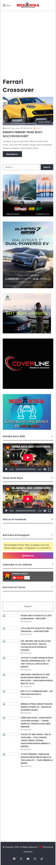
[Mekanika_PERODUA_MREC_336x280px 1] (27, 333)
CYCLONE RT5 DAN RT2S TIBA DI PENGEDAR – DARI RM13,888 (37, 630)
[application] (28, 457)
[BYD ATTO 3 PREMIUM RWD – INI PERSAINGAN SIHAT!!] (11, 695)
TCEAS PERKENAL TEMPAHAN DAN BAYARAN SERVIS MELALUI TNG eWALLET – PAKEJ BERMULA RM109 (37, 759)
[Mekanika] (28, 5)
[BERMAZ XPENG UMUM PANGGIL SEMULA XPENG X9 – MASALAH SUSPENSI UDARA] (11, 708)
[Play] (6, 469)
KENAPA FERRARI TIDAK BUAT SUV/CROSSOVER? (23, 134)
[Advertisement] (28, 47)
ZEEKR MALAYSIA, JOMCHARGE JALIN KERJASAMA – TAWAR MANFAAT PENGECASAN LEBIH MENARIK (36, 722)
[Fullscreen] (49, 469)
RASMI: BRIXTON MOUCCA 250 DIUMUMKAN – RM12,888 (36, 617)
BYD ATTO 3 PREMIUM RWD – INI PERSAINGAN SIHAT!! (37, 693)
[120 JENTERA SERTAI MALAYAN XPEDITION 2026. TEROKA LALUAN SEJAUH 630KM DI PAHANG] (11, 645)
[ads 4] (27, 429)
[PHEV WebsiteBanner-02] (28, 287)
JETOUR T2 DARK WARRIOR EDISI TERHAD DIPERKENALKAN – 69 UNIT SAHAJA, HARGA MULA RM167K (37, 662)
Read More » (12, 154)
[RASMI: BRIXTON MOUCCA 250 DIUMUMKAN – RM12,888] (11, 619)
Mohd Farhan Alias (12, 128)
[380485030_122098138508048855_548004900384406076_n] (28, 388)
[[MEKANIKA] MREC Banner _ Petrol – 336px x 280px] (28, 216)
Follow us (29, 555)
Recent (28, 606)
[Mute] (45, 469)
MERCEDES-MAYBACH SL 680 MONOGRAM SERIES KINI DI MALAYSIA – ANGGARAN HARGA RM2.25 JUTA (37, 679)
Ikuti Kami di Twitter (14, 587)
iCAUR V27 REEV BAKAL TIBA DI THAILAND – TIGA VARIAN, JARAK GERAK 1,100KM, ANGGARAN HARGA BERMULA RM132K (36, 740)
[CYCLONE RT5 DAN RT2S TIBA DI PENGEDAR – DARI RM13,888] (11, 632)
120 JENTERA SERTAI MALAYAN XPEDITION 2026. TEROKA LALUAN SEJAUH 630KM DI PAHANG (36, 645)
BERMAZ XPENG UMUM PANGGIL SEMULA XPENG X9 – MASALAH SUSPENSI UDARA (37, 707)
